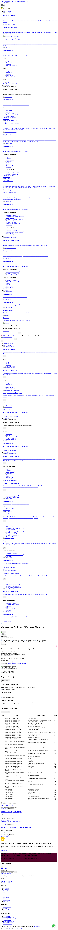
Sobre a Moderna (7, 907)
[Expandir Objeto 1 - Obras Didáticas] (4, 428)
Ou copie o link (4, 870)
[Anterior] (1, 639)
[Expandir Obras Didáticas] (4, 521)
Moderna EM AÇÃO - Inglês (11, 812)
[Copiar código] (13, 818)
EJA (4, 892)
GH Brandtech (37, 926)
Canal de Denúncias (7, 924)
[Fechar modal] (2, 867)
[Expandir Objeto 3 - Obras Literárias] (4, 490)
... (10, 335)
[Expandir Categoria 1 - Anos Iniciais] (4, 579)
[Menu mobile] (2, 341)
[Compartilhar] (56, 646)
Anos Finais (6, 889)
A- (4, 4)
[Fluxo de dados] (3, 6)
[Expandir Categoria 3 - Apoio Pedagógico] (4, 400)
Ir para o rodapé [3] (23, 1)
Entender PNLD (4, 850)
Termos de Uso (6, 916)
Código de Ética (7, 920)
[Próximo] (1, 643)
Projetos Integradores (16, 335)
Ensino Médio (6, 890)
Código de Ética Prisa (8, 922)
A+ (2, 4)
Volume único (4, 636)
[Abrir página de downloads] (4, 808)
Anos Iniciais (6, 888)
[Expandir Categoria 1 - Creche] (4, 356)
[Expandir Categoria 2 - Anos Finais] (4, 597)
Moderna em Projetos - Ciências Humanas (16, 827)
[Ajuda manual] (4, 6)
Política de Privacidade (8, 917)
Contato (5, 908)
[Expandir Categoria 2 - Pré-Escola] (4, 377)
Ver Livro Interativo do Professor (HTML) (16, 663)
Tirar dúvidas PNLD (8, 343)
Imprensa (5, 910)
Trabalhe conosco (7, 909)
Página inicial (6, 335)
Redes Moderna (6, 900)
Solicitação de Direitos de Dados (10, 918)
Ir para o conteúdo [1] (5, 1)
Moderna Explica (7, 899)
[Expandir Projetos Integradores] (4, 548)
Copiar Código (4, 663)
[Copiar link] (15, 872)
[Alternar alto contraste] (1, 5)
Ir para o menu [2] (15, 1)
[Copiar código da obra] (12, 662)
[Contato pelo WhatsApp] (54, 926)
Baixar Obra (3, 664)
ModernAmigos (6, 897)
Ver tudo (2, 860)
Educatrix (5, 901)
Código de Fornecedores (8, 921)
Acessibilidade (4, 2)
